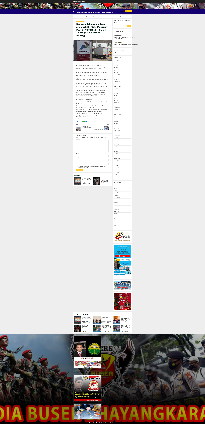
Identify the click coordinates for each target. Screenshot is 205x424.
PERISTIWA (94, 9)
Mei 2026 (116, 67)
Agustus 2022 (116, 172)
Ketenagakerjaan (117, 199)
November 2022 (117, 165)
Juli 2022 (115, 174)
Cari (128, 26)
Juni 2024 (116, 121)
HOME (115, 188)
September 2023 (117, 142)
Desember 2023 (117, 135)
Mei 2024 (116, 123)
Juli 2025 (115, 91)
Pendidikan (116, 211)
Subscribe (129, 11)
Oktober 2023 (116, 139)
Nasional (115, 204)
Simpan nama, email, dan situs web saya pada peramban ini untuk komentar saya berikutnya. (91, 167)
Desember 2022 (117, 163)
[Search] (124, 11)
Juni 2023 (116, 149)
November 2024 (117, 109)
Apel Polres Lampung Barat (122, 22)
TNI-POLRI (83, 9)
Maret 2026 (116, 72)
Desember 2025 (117, 79)
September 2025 (117, 86)
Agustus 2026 (116, 60)
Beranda (77, 9)
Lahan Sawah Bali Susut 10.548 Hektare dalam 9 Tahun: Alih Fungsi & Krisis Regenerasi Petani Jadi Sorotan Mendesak (116, 320)
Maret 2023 (116, 156)
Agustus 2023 (116, 144)
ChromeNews (107, 422)
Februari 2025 (117, 102)
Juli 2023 (115, 146)
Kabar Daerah (117, 197)
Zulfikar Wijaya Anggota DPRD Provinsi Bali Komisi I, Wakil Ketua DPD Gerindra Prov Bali (94, 12)
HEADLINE (89, 9)
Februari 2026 (117, 74)
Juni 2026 (116, 65)
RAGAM (115, 216)
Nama (77, 153)
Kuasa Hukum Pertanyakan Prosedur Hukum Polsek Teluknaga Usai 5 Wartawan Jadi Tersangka (96, 181)
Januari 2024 (116, 132)
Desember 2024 (117, 107)
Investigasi (116, 195)
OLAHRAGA (116, 209)
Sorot (99, 9)
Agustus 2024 (116, 116)
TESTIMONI (116, 223)
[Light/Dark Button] (122, 11)
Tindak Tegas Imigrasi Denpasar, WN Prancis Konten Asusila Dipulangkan (97, 320)
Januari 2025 (116, 104)
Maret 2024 (116, 128)
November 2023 (117, 137)
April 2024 (116, 125)
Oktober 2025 (116, 84)
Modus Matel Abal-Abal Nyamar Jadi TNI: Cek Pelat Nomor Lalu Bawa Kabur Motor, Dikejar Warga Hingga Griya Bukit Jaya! (97, 328)
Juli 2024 (115, 118)
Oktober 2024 (116, 111)
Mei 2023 (116, 151)
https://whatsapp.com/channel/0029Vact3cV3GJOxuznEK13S (126, 44)
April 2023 (116, 153)
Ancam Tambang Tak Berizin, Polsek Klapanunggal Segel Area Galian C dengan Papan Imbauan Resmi (116, 328)
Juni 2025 (116, 93)
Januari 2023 (116, 160)
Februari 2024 (117, 130)
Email (77, 157)
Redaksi (78, 38)
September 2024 (117, 114)
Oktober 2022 (116, 167)
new (115, 206)
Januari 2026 (116, 77)
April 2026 (116, 70)
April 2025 (116, 98)
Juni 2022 (116, 177)
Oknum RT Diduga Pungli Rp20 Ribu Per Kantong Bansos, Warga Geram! (77, 181)
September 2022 (117, 170)
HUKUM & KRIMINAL (106, 9)
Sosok (112, 9)
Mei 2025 (116, 95)
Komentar (78, 139)
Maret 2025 (116, 100)
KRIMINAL (116, 202)
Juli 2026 (115, 63)
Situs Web (78, 162)
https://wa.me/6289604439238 (122, 276)
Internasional (116, 192)
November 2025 (117, 81)
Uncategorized (117, 227)
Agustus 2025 (116, 88)
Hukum (115, 190)
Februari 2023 (117, 158)
